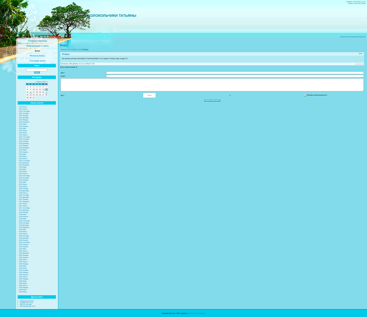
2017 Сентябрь (24, 208)
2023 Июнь (23, 268)
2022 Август (23, 262)
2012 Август (23, 135)
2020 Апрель (23, 240)
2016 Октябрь (24, 195)
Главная (343, 37)
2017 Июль (23, 204)
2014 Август (23, 173)
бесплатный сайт (194, 313)
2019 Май (22, 229)
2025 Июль (23, 283)
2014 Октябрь (24, 178)
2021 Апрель (23, 246)
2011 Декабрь (24, 118)
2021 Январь (23, 244)
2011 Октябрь (24, 113)
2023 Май (22, 266)
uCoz (204, 313)
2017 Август (23, 206)
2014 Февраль (24, 165)
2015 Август (23, 186)
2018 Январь (23, 212)
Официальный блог (27, 301)
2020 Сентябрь (24, 242)
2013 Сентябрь (24, 161)
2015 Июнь (23, 184)
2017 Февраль (24, 201)
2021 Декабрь (24, 253)
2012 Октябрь (24, 139)
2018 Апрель (23, 216)
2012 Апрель (23, 126)
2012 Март (23, 124)
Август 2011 (41, 82)
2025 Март (23, 281)
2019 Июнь (23, 231)
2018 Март (23, 214)
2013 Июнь (23, 156)
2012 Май (22, 128)
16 (30, 92)
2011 (69, 49)
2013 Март (23, 150)
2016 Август (23, 193)
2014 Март (23, 167)
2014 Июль (23, 171)
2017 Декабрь (24, 210)
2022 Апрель (23, 257)
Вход (359, 37)
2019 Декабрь (24, 238)
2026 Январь (23, 287)
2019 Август (23, 234)
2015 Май (22, 182)
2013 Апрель (23, 152)
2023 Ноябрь (23, 270)
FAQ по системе (26, 304)
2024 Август (23, 277)
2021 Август (23, 251)
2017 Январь (23, 199)
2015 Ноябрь (23, 188)
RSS (364, 37)
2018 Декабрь (24, 225)
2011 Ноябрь (23, 115)
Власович (82, 63)
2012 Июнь (23, 130)
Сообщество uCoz (26, 303)
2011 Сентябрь (24, 111)
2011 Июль (23, 107)
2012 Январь (23, 120)
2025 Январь (23, 279)
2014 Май (22, 169)
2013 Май (22, 154)
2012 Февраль (24, 122)
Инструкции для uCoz (28, 306)
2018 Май (22, 219)
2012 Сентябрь (24, 137)
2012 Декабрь (24, 143)
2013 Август (23, 158)
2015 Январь (23, 180)
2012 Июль (23, 133)
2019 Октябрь (24, 236)
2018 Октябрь (24, 223)
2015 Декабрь (24, 191)
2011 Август (23, 109)
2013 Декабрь (24, 163)
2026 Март (23, 289)
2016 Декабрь (24, 197)
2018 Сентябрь (24, 221)
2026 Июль (23, 292)
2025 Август (23, 285)
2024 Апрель (23, 274)
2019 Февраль (24, 227)
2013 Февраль (24, 148)
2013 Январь (23, 145)
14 (46, 89)
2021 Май (22, 249)
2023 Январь (23, 264)
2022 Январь (23, 255)
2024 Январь (23, 272)
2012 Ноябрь (23, 141)
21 (46, 92)
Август (75, 49)
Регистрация (351, 37)
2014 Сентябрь (24, 176)
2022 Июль (23, 259)
